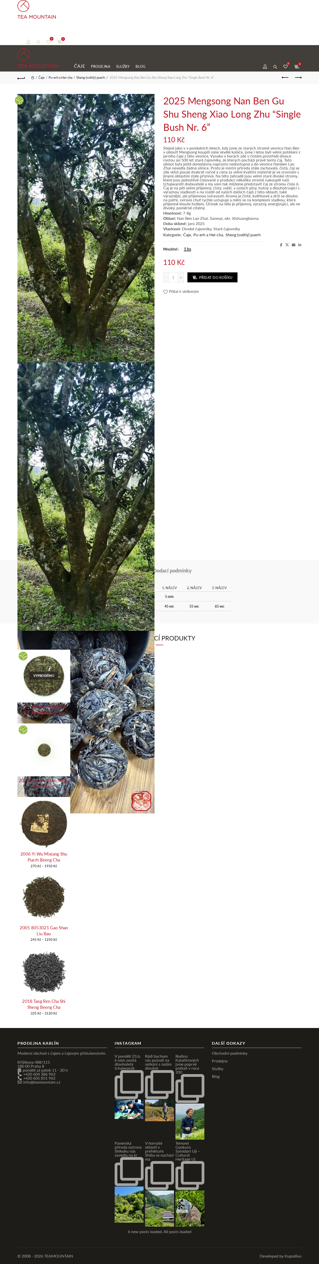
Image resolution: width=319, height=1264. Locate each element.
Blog (83, 32)
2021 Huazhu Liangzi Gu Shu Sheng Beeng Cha (44, 709)
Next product (298, 78)
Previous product (285, 78)
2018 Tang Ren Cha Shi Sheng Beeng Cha (43, 1004)
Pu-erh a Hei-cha (60, 77)
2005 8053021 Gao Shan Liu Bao (44, 931)
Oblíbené (51, 39)
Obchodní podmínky (229, 1053)
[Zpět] (21, 78)
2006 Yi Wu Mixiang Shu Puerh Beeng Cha (43, 857)
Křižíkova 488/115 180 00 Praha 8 (33, 1064)
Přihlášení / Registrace (28, 41)
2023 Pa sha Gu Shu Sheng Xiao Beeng (44, 783)
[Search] (38, 41)
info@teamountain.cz (41, 1082)
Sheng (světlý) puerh (90, 77)
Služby (66, 32)
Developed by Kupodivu (281, 1256)
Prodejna (43, 32)
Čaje (22, 32)
